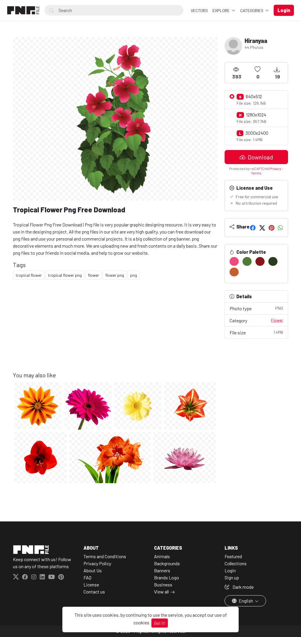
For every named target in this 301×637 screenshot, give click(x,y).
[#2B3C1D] (272, 261)
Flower (277, 320)
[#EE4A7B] (234, 261)
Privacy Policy (97, 563)
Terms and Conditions (104, 556)
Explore (221, 10)
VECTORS (199, 10)
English (246, 600)
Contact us (94, 591)
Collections (236, 563)
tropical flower (29, 275)
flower (93, 275)
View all (161, 591)
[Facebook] (253, 227)
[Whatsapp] (280, 227)
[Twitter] (262, 227)
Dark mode (243, 587)
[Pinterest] (271, 227)
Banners (162, 570)
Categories (252, 10)
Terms (256, 173)
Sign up (232, 577)
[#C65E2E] (234, 272)
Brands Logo (166, 577)
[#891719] (260, 261)
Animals (162, 556)
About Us (92, 570)
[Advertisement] (115, 330)
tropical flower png (65, 275)
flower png (114, 275)
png (133, 275)
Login (230, 570)
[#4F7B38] (247, 261)
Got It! (159, 623)
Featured (233, 556)
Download (260, 157)
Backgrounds (167, 563)
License (91, 584)
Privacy (275, 168)
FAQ (87, 577)
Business (163, 584)
